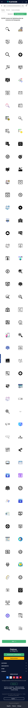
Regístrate (14, 683)
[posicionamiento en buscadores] (20, 80)
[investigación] (7, 67)
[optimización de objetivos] (20, 156)
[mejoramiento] (20, 67)
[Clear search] (19, 5)
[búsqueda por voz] (7, 386)
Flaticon (14, 706)
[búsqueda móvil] (7, 335)
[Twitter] (11, 677)
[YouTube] (20, 677)
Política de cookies (8, 688)
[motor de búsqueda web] (20, 386)
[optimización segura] (20, 54)
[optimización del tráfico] (20, 195)
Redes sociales (14, 674)
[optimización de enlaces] (7, 590)
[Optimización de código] (7, 93)
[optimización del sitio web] (20, 169)
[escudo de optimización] (20, 577)
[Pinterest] (14, 677)
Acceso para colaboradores (14, 654)
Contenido (4, 663)
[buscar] (7, 54)
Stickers (8, 10)
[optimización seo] (20, 271)
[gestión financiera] (7, 271)
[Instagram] (17, 677)
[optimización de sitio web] (20, 501)
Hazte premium (14, 658)
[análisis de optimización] (20, 424)
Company (3, 671)
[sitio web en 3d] (7, 475)
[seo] (7, 526)
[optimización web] (7, 80)
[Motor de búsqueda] (20, 29)
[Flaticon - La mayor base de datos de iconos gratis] (12, 2)
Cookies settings (14, 689)
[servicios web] (20, 513)
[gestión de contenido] (20, 42)
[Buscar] (7, 29)
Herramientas (5, 665)
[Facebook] (7, 677)
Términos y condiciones (9, 687)
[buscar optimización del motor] (20, 615)
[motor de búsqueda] (7, 424)
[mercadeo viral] (7, 603)
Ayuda (2, 668)
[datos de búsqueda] (20, 335)
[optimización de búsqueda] (20, 297)
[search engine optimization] (7, 577)
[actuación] (20, 322)
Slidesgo (19, 706)
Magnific (9, 706)
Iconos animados (15, 10)
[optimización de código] (7, 118)
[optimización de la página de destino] (7, 169)
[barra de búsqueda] (20, 399)
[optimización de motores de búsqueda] (7, 42)
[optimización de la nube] (7, 233)
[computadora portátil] (7, 462)
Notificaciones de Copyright (19, 688)
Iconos (3, 10)
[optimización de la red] (20, 373)
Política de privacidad (19, 687)
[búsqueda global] (20, 450)
